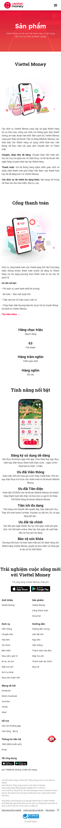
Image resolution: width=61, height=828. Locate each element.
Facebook (6, 690)
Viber (4, 712)
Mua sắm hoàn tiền (11, 677)
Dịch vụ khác (8, 672)
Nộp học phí (7, 666)
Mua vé (35, 666)
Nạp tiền (36, 639)
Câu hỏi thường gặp (11, 725)
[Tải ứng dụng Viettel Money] (14, 764)
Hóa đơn (6, 639)
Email (4, 749)
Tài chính (6, 645)
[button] (55, 5)
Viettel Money (8, 605)
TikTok (5, 706)
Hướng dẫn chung (41, 628)
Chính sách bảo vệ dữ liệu (33, 810)
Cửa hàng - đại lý (10, 731)
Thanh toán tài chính (42, 661)
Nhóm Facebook (9, 696)
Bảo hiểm (6, 650)
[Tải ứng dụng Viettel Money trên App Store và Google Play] (30, 589)
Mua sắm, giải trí (10, 656)
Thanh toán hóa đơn (42, 650)
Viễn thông (7, 628)
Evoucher (36, 616)
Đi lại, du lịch (8, 661)
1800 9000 (6, 744)
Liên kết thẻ (37, 634)
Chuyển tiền (7, 634)
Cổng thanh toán (40, 610)
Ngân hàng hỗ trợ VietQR (11, 810)
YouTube (6, 701)
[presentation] (58, 810)
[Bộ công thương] (30, 816)
